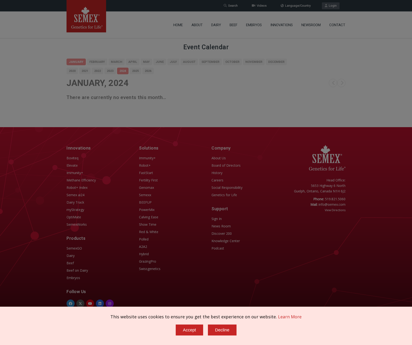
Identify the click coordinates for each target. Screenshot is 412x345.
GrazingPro (147, 261)
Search (232, 5)
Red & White (148, 232)
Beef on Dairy (77, 270)
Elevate (72, 165)
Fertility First (148, 180)
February (97, 62)
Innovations (281, 25)
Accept (189, 330)
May (146, 62)
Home (178, 25)
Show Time (147, 224)
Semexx (145, 195)
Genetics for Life (224, 195)
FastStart (146, 172)
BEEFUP (145, 202)
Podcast (217, 248)
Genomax (146, 187)
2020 (72, 71)
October (232, 62)
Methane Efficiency (81, 180)
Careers (217, 180)
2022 (97, 71)
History (216, 172)
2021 (85, 71)
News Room (221, 226)
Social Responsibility (226, 187)
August (189, 62)
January (76, 62)
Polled (144, 239)
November (253, 62)
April (132, 62)
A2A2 (143, 246)
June (160, 62)
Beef (233, 25)
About (197, 25)
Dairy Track (75, 202)
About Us (218, 158)
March (116, 62)
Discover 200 (221, 233)
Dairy (216, 25)
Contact (337, 25)
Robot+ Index (77, 187)
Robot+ (145, 165)
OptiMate (74, 217)
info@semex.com (332, 204)
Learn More (290, 317)
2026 (148, 71)
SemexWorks (77, 224)
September (210, 62)
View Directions (335, 210)
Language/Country (297, 5)
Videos (261, 5)
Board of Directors (226, 165)
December (276, 62)
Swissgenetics (149, 268)
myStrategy (75, 209)
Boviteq (72, 158)
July (173, 62)
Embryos (254, 25)
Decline (222, 330)
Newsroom (311, 25)
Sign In (216, 218)
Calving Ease (148, 217)
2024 (122, 71)
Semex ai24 (75, 195)
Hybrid (144, 254)
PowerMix (146, 209)
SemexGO (74, 248)
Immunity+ (75, 172)
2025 (135, 71)
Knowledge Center (225, 241)
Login (332, 5)
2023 (110, 71)
